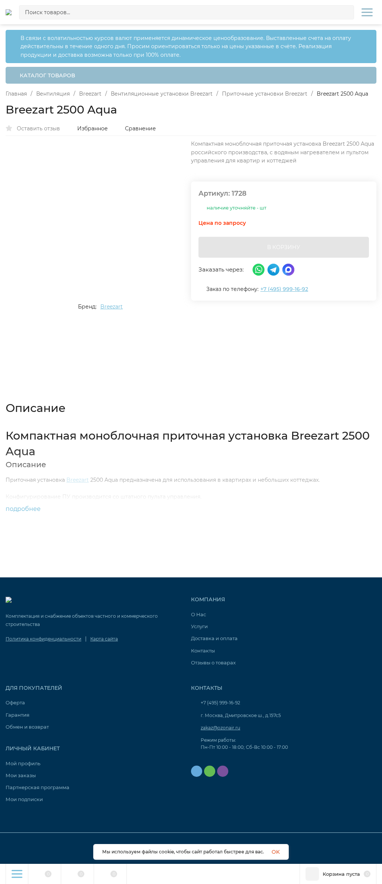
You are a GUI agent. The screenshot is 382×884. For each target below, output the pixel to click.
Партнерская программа (37, 787)
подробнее (24, 508)
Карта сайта (104, 639)
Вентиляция (53, 93)
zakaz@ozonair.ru (220, 728)
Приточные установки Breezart (264, 93)
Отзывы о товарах (213, 663)
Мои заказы (21, 775)
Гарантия (17, 715)
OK (276, 852)
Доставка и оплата (214, 638)
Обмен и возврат (27, 727)
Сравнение (140, 128)
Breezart (90, 93)
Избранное (92, 128)
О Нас (198, 614)
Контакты (203, 651)
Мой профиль (23, 763)
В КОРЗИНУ (283, 247)
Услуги (199, 626)
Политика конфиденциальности (43, 639)
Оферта (15, 702)
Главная (16, 93)
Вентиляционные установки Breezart (162, 93)
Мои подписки (24, 799)
